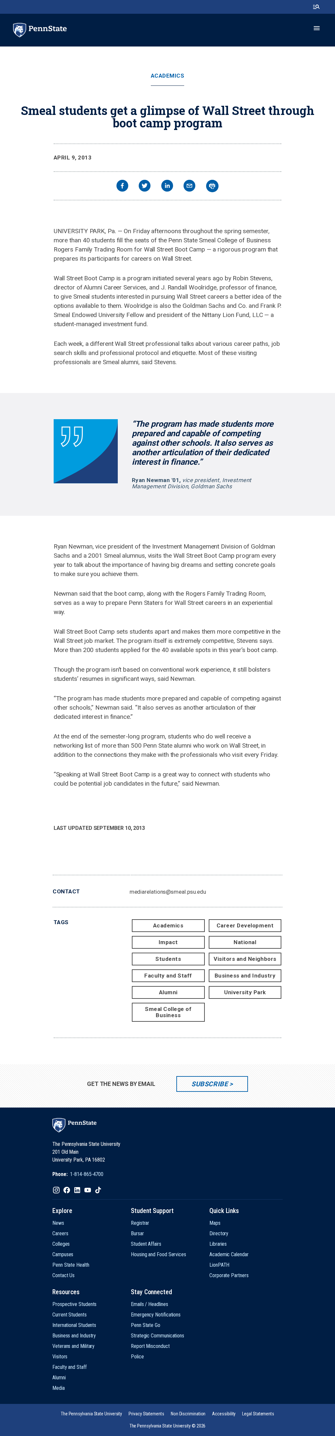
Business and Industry (245, 975)
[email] (189, 186)
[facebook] (122, 186)
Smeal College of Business (168, 1012)
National (245, 942)
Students (168, 959)
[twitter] (144, 186)
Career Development (245, 925)
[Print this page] (212, 186)
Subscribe (209, 1084)
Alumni (168, 992)
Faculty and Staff (168, 975)
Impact (168, 942)
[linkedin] (167, 186)
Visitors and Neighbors (245, 959)
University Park (245, 992)
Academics (168, 76)
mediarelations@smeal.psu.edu (168, 891)
